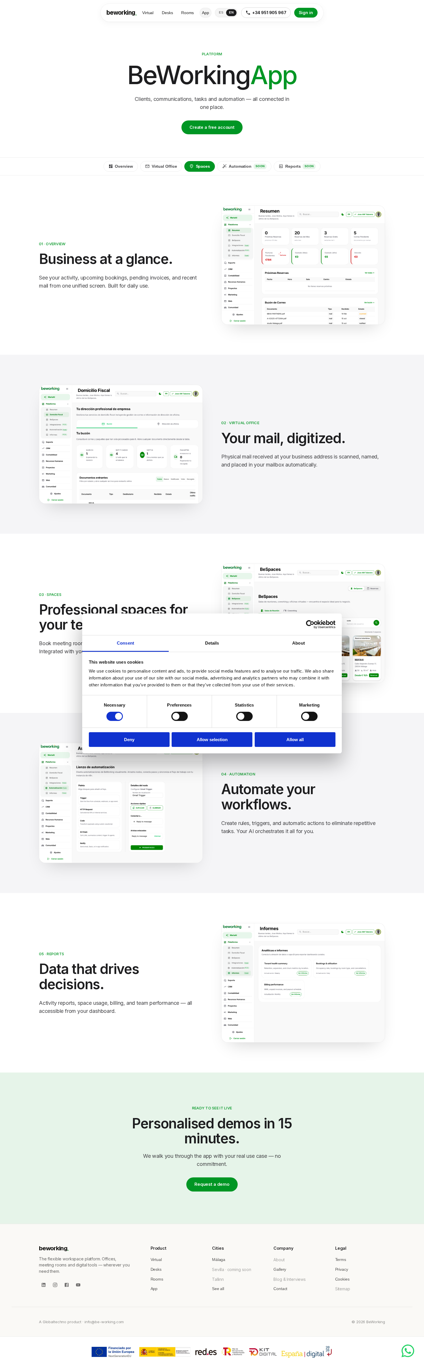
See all (218, 1288)
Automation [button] (246, 166)
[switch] (179, 716)
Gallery (279, 1269)
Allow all (295, 739)
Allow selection (212, 739)
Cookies (342, 1279)
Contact (280, 1288)
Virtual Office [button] (164, 166)
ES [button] (221, 12)
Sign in (306, 12)
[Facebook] (66, 1284)
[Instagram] (55, 1284)
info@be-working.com (104, 1321)
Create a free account (212, 127)
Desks (167, 12)
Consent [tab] (125, 643)
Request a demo (212, 1184)
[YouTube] (78, 1284)
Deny (129, 739)
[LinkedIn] (43, 1284)
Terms (340, 1259)
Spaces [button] (203, 166)
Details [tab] (212, 643)
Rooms (187, 12)
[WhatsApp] (408, 1351)
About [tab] (298, 643)
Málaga (218, 1259)
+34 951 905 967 (269, 12)
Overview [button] (124, 166)
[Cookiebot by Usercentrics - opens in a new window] (310, 624)
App (205, 12)
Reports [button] (299, 166)
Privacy (341, 1269)
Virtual (148, 12)
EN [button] (231, 12)
